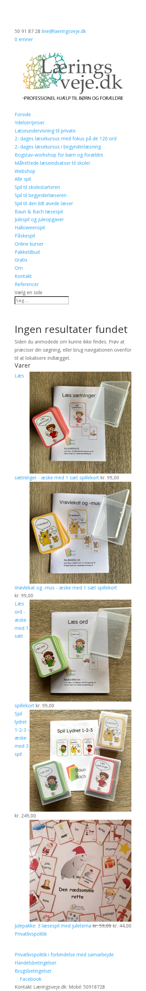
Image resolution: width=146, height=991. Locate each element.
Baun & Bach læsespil (39, 211)
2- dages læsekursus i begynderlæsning (58, 146)
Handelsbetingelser (35, 962)
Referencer (27, 284)
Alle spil (23, 179)
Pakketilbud (27, 252)
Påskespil (25, 235)
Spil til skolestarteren (37, 187)
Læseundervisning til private (45, 130)
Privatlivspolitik (31, 934)
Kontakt (23, 276)
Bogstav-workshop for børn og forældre (59, 155)
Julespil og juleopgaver (39, 219)
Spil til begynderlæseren (41, 195)
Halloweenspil (30, 227)
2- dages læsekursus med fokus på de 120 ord (65, 138)
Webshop (25, 171)
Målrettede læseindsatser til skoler (52, 163)
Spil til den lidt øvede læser (44, 203)
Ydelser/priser (29, 122)
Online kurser (29, 244)
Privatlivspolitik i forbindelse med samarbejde (64, 954)
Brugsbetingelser (33, 971)
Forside (23, 114)
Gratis (21, 259)
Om (19, 268)
